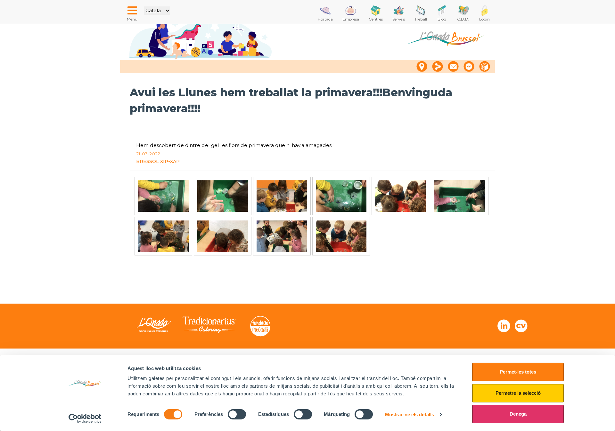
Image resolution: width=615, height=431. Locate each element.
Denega (518, 414)
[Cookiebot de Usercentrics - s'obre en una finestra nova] (85, 418)
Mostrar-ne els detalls (409, 414)
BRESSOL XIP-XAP (158, 161)
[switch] (237, 414)
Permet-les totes (518, 372)
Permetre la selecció (518, 393)
